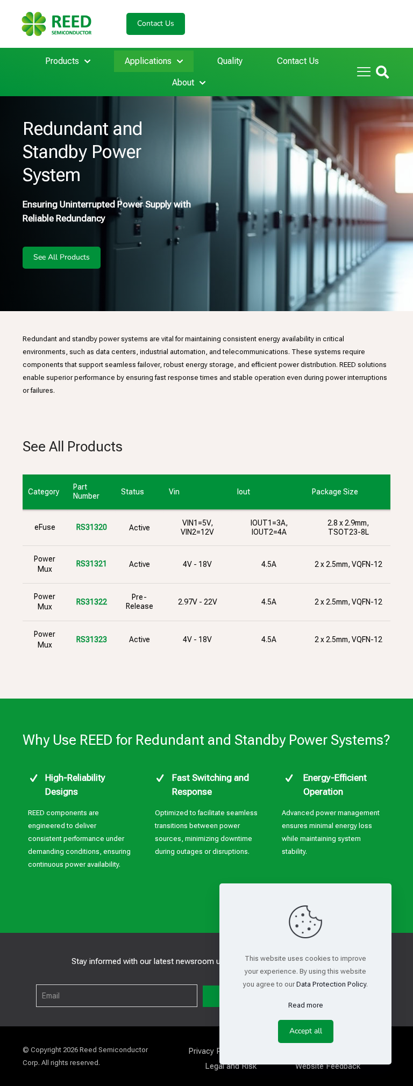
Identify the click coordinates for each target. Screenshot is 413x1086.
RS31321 (91, 563)
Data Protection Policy (331, 984)
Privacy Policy (213, 1051)
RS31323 (91, 639)
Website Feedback (327, 1066)
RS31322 (91, 602)
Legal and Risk (231, 1066)
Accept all (305, 1031)
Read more (305, 1005)
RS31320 (91, 527)
